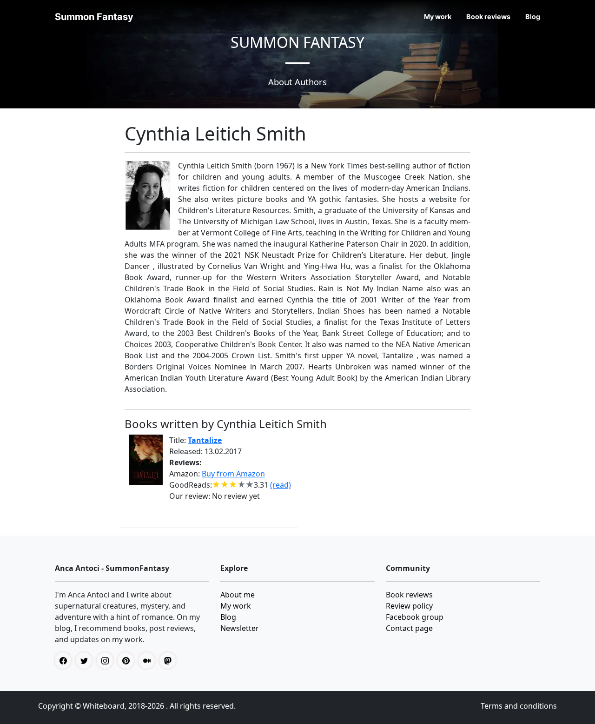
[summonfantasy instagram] (107, 660)
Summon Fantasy (94, 16)
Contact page (409, 628)
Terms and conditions (519, 706)
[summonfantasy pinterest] (128, 660)
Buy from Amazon (233, 474)
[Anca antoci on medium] (149, 660)
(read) (280, 485)
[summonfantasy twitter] (86, 660)
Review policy (409, 606)
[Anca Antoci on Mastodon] (169, 660)
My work (437, 16)
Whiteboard (104, 706)
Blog (532, 16)
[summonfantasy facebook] (65, 660)
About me (237, 595)
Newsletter (239, 628)
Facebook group (414, 617)
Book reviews (488, 16)
